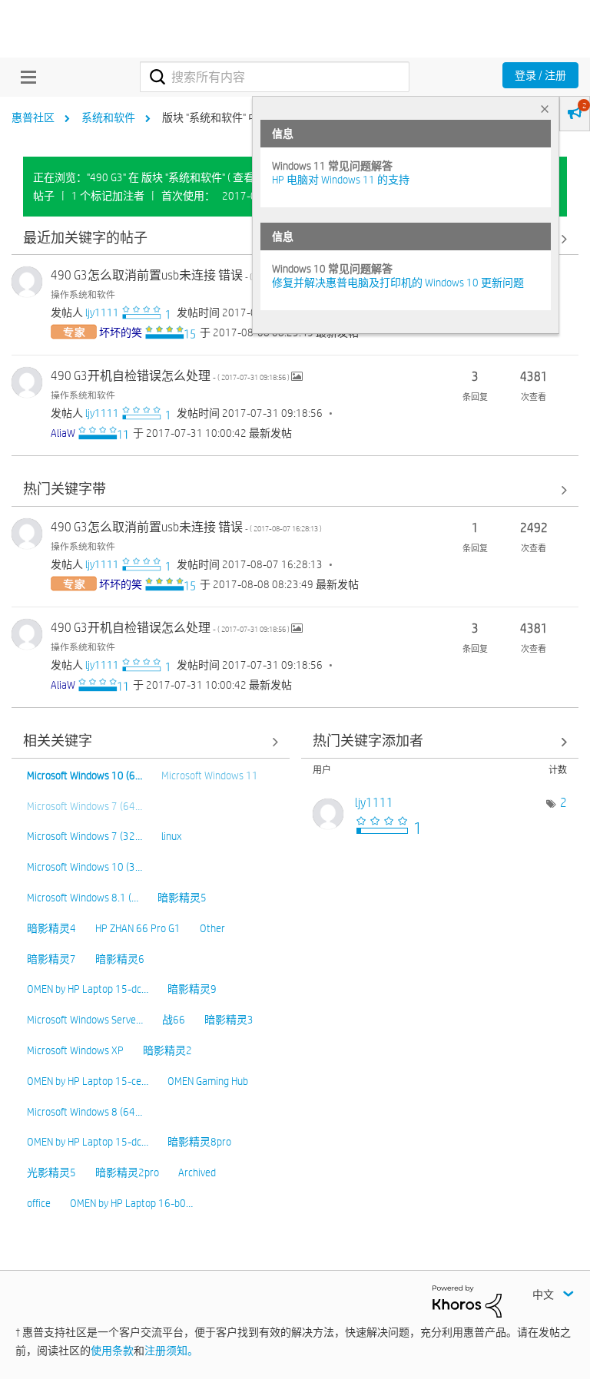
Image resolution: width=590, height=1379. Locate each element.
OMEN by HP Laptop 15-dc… (87, 989)
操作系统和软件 (83, 294)
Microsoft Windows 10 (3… (84, 867)
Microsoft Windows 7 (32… (84, 836)
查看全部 (295, 490)
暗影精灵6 (119, 959)
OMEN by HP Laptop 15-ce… (87, 1081)
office (39, 1203)
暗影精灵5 (182, 897)
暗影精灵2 (167, 1050)
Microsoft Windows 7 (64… (84, 806)
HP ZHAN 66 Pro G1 (138, 928)
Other (212, 928)
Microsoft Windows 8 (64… (84, 1112)
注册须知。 (171, 1351)
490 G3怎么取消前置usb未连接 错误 (186, 275)
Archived (197, 1172)
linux (171, 836)
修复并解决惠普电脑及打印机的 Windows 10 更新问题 (398, 282)
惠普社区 (33, 117)
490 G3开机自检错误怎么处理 (171, 376)
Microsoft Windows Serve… (85, 1020)
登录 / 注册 (540, 75)
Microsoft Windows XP (75, 1050)
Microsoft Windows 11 (209, 775)
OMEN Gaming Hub (207, 1081)
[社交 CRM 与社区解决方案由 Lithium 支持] (467, 1301)
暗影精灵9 (192, 989)
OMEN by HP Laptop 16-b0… (131, 1203)
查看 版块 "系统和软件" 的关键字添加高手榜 (440, 742)
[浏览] (25, 77)
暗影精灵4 (51, 928)
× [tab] (545, 108)
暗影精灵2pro (127, 1172)
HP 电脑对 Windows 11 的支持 (340, 180)
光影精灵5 (51, 1172)
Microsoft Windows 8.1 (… (82, 897)
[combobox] (274, 76)
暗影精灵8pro (199, 1142)
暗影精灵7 (51, 959)
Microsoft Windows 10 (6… (84, 775)
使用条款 (112, 1351)
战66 (173, 1020)
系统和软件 (108, 117)
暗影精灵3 (229, 1020)
